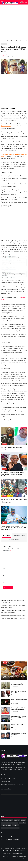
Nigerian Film (22, 822)
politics (4, 43)
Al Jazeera (10, 839)
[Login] (26, 2)
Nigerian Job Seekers (6, 825)
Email (4, 575)
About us (3, 793)
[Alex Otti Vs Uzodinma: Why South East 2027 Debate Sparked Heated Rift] (14, 436)
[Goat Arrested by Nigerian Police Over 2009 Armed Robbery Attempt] (5, 685)
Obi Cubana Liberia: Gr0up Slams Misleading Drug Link (13, 615)
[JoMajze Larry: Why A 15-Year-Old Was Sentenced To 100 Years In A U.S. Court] (5, 727)
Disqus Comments (15, 539)
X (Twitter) (8, 781)
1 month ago (15, 703)
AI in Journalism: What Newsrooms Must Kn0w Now (12, 623)
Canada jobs (16, 820)
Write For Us (4, 802)
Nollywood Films (5, 827)
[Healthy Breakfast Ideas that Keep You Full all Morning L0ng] (14, 670)
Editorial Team (4, 811)
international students (6, 822)
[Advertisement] (14, 24)
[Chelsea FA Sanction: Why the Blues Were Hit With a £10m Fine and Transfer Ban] (5, 718)
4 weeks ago (15, 686)
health (5, 662)
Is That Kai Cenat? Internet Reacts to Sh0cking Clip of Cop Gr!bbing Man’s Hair (13, 601)
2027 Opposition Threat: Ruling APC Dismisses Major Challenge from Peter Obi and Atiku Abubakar (12, 474)
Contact (2, 796)
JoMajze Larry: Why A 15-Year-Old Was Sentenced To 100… (18, 726)
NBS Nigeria (16, 839)
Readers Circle (4, 805)
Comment (5, 554)
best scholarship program (7, 820)
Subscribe (3, 808)
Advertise (3, 799)
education (23, 820)
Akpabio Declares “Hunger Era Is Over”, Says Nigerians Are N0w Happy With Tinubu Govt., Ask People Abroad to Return (13, 528)
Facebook (3, 781)
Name (4, 568)
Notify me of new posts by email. (10, 584)
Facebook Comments (20, 535)
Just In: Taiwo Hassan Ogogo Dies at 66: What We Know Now (13, 619)
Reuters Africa (4, 839)
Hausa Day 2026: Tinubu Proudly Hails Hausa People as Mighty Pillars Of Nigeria (13, 606)
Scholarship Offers (15, 827)
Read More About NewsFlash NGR (15, 769)
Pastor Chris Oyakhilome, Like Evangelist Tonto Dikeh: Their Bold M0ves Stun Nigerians (13, 611)
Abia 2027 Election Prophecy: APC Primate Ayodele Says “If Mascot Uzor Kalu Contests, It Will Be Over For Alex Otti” (14, 501)
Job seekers (15, 822)
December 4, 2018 (5, 56)
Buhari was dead (6, 126)
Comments (7, 535)
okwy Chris (4, 55)
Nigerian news (16, 825)
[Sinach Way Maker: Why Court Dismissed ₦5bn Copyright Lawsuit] (5, 710)
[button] (2, 0)
